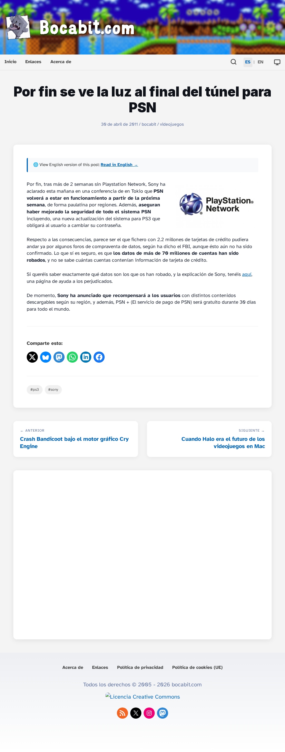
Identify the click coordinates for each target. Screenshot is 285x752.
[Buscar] (233, 62)
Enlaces (33, 62)
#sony (53, 390)
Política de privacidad (140, 667)
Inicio (10, 62)
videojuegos (172, 124)
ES (247, 62)
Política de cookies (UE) (197, 667)
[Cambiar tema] (277, 62)
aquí (246, 274)
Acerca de (60, 62)
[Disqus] (142, 553)
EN (260, 62)
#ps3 (34, 390)
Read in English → (119, 165)
